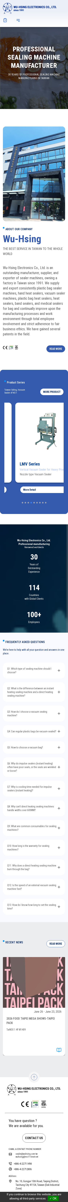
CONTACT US (34, 1138)
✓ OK (53, 1198)
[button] (52, 391)
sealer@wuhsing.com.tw (27, 1154)
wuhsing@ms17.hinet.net (27, 1157)
